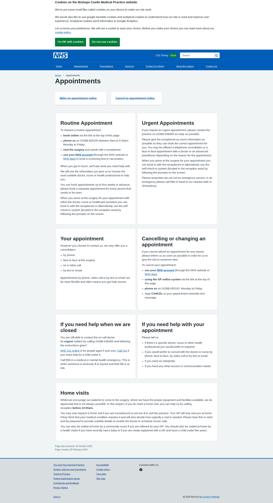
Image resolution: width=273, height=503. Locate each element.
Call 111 (122, 350)
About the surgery (185, 66)
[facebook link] (141, 470)
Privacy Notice (60, 488)
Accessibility (102, 465)
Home (59, 66)
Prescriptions (106, 66)
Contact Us (211, 66)
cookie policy (63, 32)
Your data (101, 474)
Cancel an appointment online (135, 98)
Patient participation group (66, 478)
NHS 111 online (69, 350)
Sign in (56, 497)
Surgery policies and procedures (69, 469)
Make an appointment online (78, 98)
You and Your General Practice (68, 465)
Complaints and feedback (66, 483)
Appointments (81, 66)
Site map (100, 478)
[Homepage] (60, 55)
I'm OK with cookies (70, 41)
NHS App (69, 158)
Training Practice (61, 474)
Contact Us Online (155, 66)
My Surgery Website (209, 497)
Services (129, 66)
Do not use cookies (104, 41)
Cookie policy (103, 469)
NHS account (84, 154)
